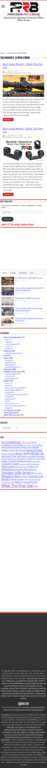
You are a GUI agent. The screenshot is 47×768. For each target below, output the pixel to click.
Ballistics (7, 351)
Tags (31, 273)
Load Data (22, 464)
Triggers (7, 408)
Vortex (33, 482)
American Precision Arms (22, 447)
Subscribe (7, 219)
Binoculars (8, 360)
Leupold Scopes (10, 463)
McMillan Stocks (33, 467)
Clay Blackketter (31, 456)
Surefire (26, 479)
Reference (8, 369)
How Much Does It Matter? (13, 353)
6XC (33, 445)
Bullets (7, 342)
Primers (7, 348)
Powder (7, 346)
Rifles (6, 381)
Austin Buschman (17, 450)
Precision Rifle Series (16, 473)
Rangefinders (9, 362)
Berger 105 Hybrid (8, 454)
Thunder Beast (6, 482)
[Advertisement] (23, 37)
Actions (7, 383)
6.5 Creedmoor (11, 442)
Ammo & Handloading (12, 337)
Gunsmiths (8, 396)
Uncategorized (10, 412)
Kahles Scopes (24, 461)
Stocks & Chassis (10, 403)
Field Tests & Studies (11, 374)
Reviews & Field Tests (12, 372)
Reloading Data (11, 476)
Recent (4, 273)
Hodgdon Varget (12, 459)
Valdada (26, 482)
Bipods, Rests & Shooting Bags (14, 387)
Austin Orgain (34, 450)
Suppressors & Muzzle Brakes (14, 405)
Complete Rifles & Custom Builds (15, 394)
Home (2, 53)
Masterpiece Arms (21, 467)
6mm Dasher (18, 445)
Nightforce (8, 469)
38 (30, 137)
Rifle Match (24, 476)
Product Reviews (10, 378)
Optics (6, 358)
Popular (13, 273)
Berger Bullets (23, 453)
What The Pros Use (20, 73)
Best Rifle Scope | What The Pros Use (28, 278)
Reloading (38, 473)
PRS (32, 473)
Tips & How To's (10, 410)
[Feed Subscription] (46, 58)
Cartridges (8, 392)
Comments (23, 273)
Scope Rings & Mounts (12, 367)
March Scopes (8, 466)
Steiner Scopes (17, 479)
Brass (7, 339)
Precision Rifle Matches (26, 469)
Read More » (8, 119)
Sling (6, 401)
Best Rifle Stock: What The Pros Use (27, 298)
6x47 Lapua (27, 445)
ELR (5, 355)
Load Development (11, 344)
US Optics (16, 482)
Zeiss (35, 486)
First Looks (8, 376)
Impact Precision (9, 461)
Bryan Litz (37, 453)
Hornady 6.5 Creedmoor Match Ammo (31, 459)
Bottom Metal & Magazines (13, 390)
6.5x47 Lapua (26, 442)
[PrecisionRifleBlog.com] (23, 9)
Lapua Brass (36, 461)
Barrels (7, 385)
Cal (5, 71)
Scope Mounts (9, 73)
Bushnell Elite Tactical (13, 456)
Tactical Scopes (35, 479)
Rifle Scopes (9, 364)
